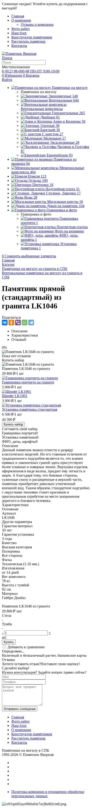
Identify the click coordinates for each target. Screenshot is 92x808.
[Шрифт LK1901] (16, 392)
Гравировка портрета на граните (28, 382)
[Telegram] (31, 322)
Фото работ (20, 29)
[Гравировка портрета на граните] (30, 378)
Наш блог (19, 33)
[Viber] (18, 322)
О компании (21, 20)
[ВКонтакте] (5, 322)
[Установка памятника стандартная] (31, 405)
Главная (17, 16)
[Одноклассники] (11, 322)
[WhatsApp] (24, 322)
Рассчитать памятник (28, 41)
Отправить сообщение (20, 709)
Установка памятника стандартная (29, 409)
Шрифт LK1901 (14, 396)
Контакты (19, 46)
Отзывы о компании (37, 25)
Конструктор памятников (31, 37)
